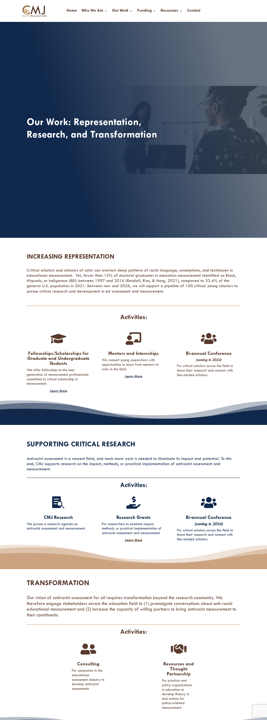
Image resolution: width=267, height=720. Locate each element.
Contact (193, 11)
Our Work (120, 11)
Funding (144, 11)
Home (72, 11)
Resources (169, 11)
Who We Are (92, 11)
